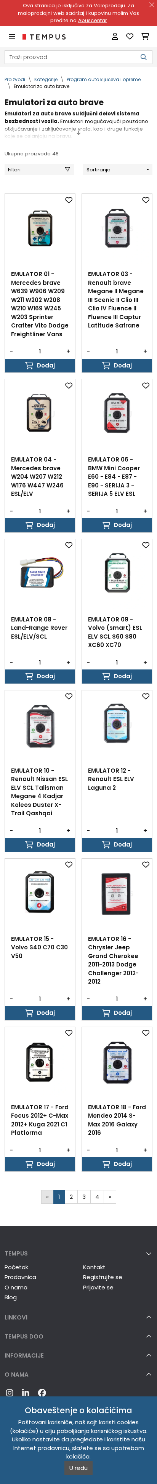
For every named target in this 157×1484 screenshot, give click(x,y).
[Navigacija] (12, 36)
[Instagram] (9, 1393)
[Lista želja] (129, 36)
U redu (78, 1468)
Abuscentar (92, 20)
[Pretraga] (143, 57)
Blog (11, 1297)
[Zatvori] (152, 5)
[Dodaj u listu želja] (69, 200)
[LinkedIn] (25, 1393)
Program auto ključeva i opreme (104, 79)
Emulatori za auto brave (41, 86)
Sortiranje (99, 169)
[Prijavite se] (114, 36)
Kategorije (46, 79)
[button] (78, 1253)
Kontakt (94, 1267)
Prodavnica (20, 1277)
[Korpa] (145, 36)
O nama (16, 1287)
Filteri (14, 169)
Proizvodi (15, 79)
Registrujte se (102, 1277)
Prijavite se (98, 1287)
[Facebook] (42, 1393)
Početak (16, 1267)
